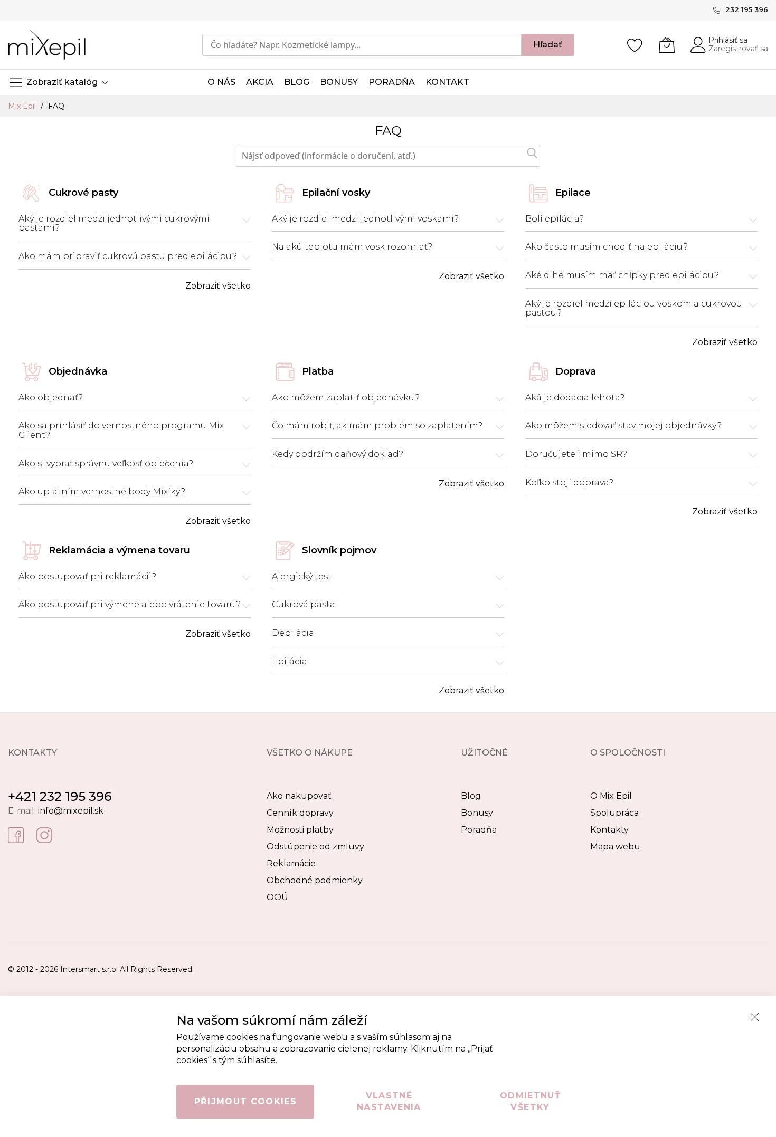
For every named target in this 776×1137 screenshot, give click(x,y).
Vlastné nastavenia (389, 1101)
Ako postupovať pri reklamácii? (87, 576)
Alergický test (302, 576)
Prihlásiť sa (727, 40)
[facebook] (16, 834)
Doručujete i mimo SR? (576, 454)
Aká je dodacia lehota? (574, 398)
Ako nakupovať (299, 796)
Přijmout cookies (245, 1101)
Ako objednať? (50, 398)
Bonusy (477, 813)
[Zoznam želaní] (635, 45)
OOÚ (277, 897)
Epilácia (289, 661)
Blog (471, 796)
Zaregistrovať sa (738, 48)
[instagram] (44, 834)
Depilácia (293, 633)
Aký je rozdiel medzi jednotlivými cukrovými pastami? (114, 223)
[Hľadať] (532, 153)
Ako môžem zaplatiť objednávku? (346, 398)
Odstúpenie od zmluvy (315, 847)
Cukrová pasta (303, 604)
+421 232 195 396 (60, 796)
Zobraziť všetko (218, 286)
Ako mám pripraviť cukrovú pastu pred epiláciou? (127, 256)
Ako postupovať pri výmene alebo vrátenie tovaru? (129, 604)
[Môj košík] (667, 45)
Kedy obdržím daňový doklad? (337, 454)
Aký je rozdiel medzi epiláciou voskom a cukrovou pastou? (633, 308)
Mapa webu (615, 847)
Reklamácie (291, 863)
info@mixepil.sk (70, 811)
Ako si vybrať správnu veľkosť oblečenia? (105, 464)
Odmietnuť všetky (530, 1101)
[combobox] (362, 45)
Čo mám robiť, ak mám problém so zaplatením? (377, 426)
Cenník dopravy (300, 813)
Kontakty (609, 830)
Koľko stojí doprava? (569, 483)
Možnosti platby (300, 830)
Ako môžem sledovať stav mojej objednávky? (623, 426)
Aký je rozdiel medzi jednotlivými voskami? (365, 219)
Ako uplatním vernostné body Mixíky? (101, 491)
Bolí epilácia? (554, 219)
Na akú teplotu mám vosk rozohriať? (352, 247)
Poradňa (479, 830)
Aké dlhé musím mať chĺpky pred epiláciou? (622, 275)
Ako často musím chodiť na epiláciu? (606, 247)
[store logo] (47, 45)
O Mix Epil (611, 796)
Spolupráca (614, 813)
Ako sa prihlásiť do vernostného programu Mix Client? (121, 430)
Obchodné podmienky (315, 880)
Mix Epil (23, 106)
